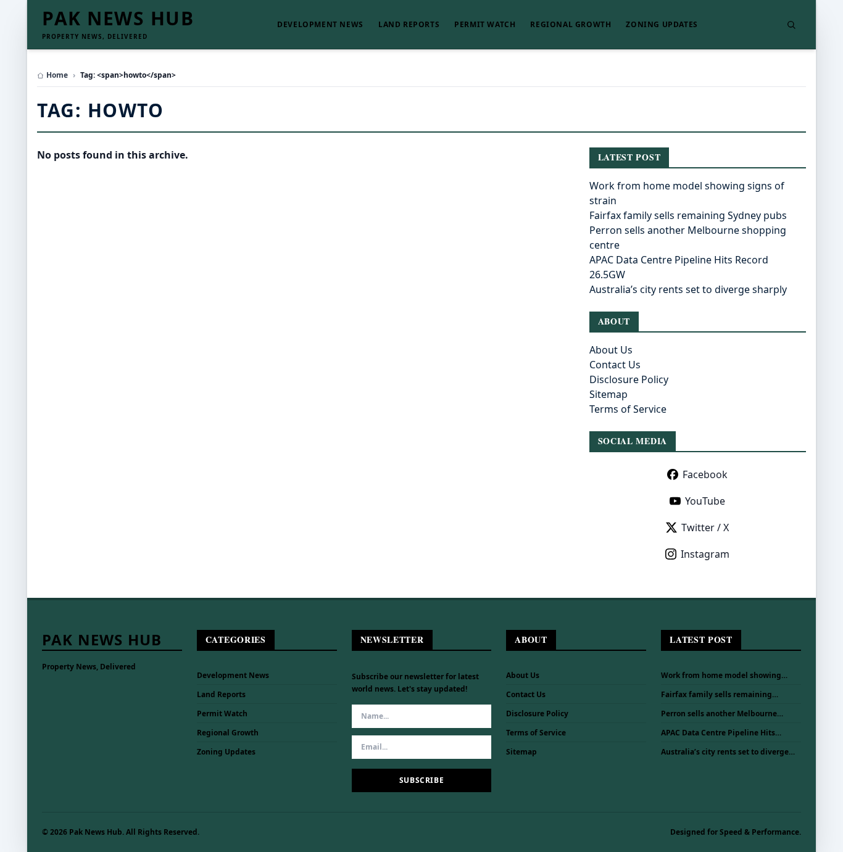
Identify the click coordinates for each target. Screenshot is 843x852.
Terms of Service (628, 409)
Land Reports (408, 25)
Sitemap (608, 394)
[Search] (791, 25)
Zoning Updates (661, 25)
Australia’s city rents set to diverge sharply (688, 289)
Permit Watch (484, 25)
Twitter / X (705, 527)
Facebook (705, 474)
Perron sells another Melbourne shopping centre (719, 714)
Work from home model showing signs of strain (721, 675)
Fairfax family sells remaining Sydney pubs (688, 215)
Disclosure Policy (628, 379)
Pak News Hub (118, 18)
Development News (320, 25)
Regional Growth (570, 25)
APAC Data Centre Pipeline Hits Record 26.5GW (718, 733)
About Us (611, 350)
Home (57, 75)
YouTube (705, 501)
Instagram (705, 554)
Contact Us (615, 364)
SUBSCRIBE (421, 780)
